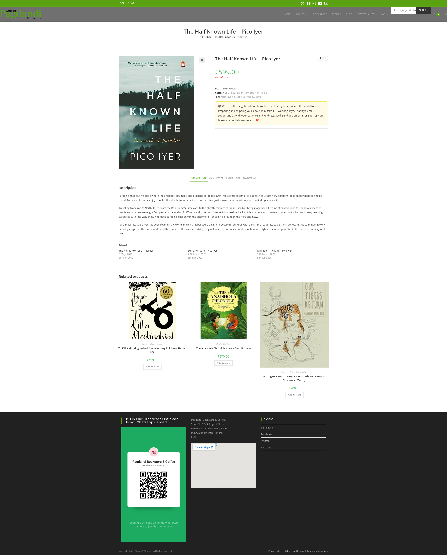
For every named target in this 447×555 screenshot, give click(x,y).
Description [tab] (198, 177)
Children (226, 343)
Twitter (265, 440)
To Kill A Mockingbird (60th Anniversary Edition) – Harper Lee (152, 350)
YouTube (266, 447)
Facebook (266, 434)
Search (423, 10)
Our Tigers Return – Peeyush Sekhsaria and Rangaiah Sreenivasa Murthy (294, 378)
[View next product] (325, 58)
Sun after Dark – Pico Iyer (202, 250)
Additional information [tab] (224, 177)
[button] (202, 60)
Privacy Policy (274, 550)
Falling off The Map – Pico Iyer (274, 250)
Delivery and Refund (294, 550)
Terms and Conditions (317, 550)
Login (122, 3)
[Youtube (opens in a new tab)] (320, 3)
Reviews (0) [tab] (249, 177)
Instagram (267, 427)
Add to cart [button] (152, 366)
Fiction (152, 343)
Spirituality (248, 96)
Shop (131, 3)
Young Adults (302, 372)
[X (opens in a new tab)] (303, 3)
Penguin (159, 343)
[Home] (201, 36)
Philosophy (236, 96)
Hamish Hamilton (244, 92)
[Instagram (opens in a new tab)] (314, 3)
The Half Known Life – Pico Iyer (231, 36)
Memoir (225, 96)
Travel (258, 96)
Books (231, 92)
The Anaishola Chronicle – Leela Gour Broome (223, 348)
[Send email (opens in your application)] (325, 3)
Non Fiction (261, 92)
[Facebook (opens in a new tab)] (309, 3)
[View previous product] (320, 58)
